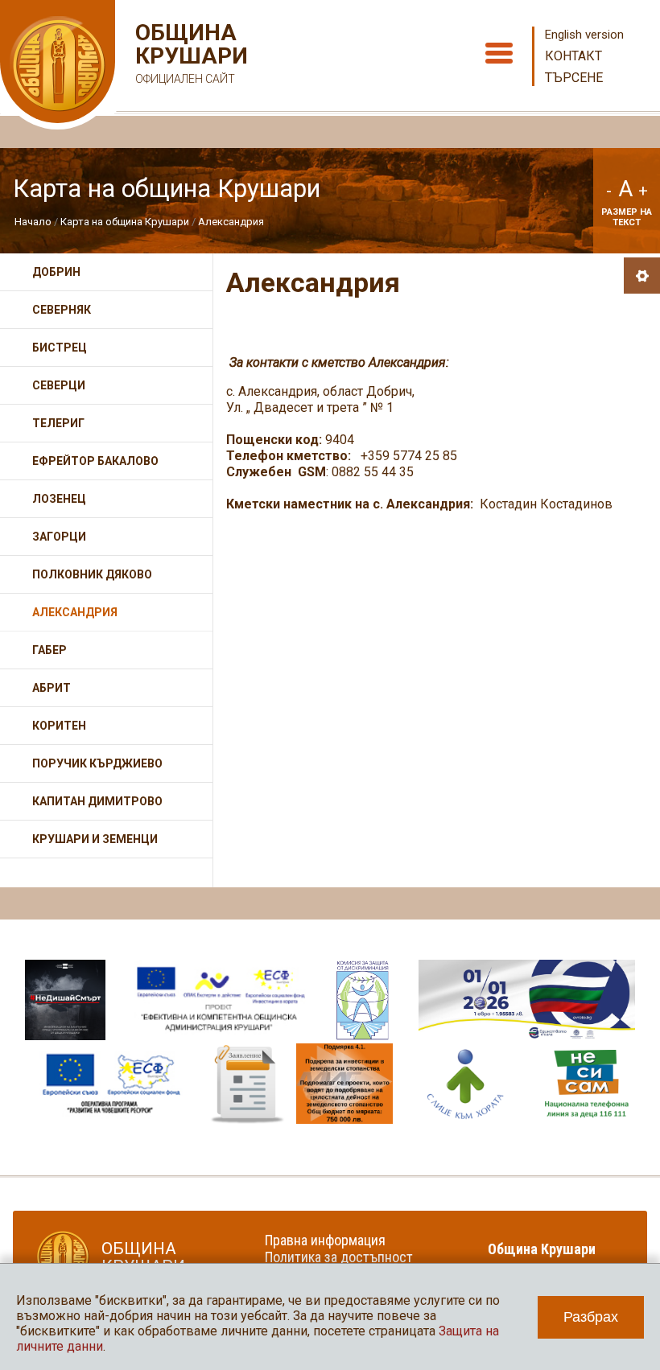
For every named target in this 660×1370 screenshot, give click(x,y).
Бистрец (59, 347)
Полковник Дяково (92, 574)
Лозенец (59, 498)
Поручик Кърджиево (97, 763)
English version (584, 34)
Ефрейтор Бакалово (95, 461)
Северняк (61, 309)
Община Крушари (189, 53)
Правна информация (325, 1240)
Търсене (574, 77)
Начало (33, 222)
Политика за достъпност (339, 1257)
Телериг (58, 423)
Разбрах (590, 1317)
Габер (49, 650)
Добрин (56, 271)
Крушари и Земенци (95, 839)
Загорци (59, 536)
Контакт (573, 56)
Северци (58, 385)
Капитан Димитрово (97, 801)
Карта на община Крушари (124, 222)
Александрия (231, 222)
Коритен (59, 725)
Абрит (51, 687)
